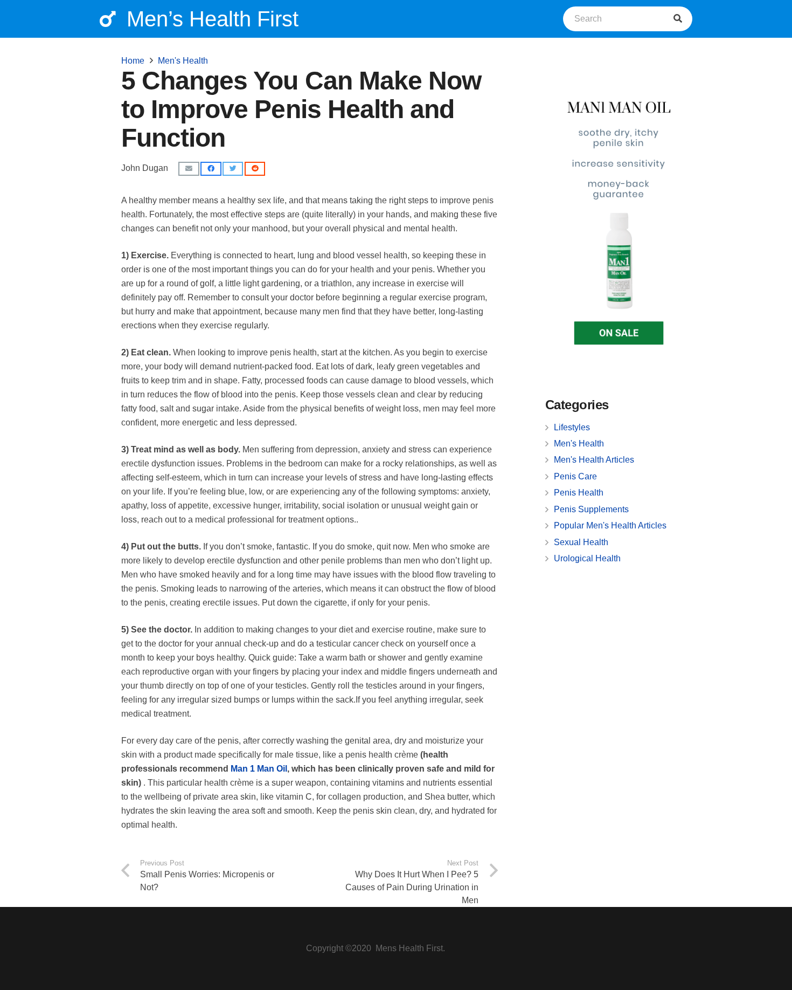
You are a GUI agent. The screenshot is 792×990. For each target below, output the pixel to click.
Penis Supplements (591, 509)
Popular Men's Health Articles (610, 525)
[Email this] (188, 169)
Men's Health (579, 443)
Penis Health (578, 492)
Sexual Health (581, 542)
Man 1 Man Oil (259, 768)
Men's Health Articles (594, 459)
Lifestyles (572, 427)
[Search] (677, 19)
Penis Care (575, 476)
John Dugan (144, 168)
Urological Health (587, 558)
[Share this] (210, 169)
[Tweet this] (233, 169)
